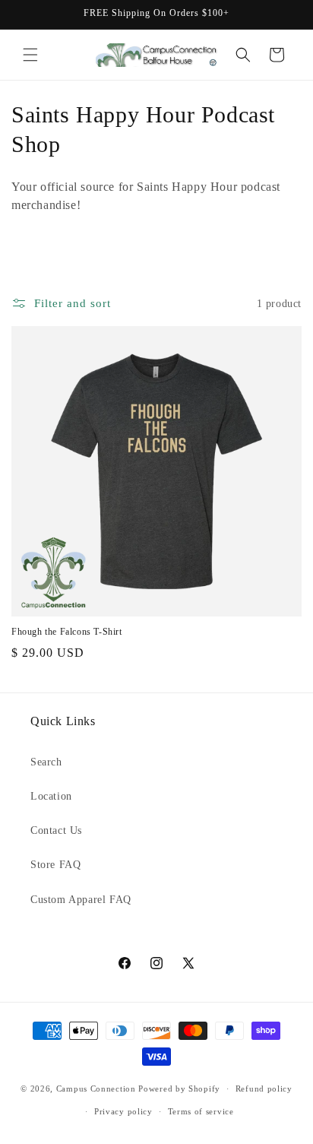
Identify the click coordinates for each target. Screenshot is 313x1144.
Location (51, 796)
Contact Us (56, 830)
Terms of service (201, 1111)
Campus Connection (96, 1088)
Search (46, 762)
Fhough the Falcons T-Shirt (66, 631)
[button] (30, 54)
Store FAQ (55, 864)
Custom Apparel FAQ (80, 899)
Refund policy (264, 1088)
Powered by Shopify (179, 1088)
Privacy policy (123, 1111)
